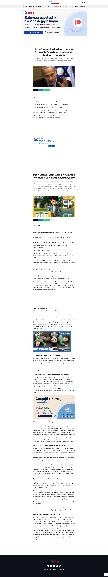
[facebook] (78, 2)
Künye (51, 569)
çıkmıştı (52, 379)
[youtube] (82, 2)
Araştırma (31, 6)
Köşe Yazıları (38, 6)
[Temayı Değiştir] (22, 2)
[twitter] (80, 2)
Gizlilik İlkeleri (61, 569)
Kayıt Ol (52, 146)
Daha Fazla (82, 6)
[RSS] (60, 566)
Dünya (71, 6)
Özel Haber (25, 6)
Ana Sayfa (46, 569)
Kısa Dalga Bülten (57, 6)
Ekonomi (76, 6)
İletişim (54, 569)
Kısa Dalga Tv (65, 6)
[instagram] (85, 2)
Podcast (49, 6)
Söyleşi (44, 6)
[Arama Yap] (25, 2)
